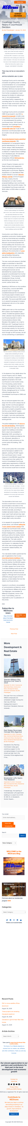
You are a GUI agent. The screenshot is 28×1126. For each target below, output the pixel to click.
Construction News (9, 738)
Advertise (14, 1081)
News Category (7, 843)
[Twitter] (11, 1084)
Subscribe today (19, 615)
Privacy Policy (14, 1087)
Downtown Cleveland (9, 690)
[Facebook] (9, 1084)
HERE (9, 900)
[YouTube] (16, 1084)
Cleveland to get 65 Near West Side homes (12, 1021)
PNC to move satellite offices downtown (11, 1005)
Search (4, 832)
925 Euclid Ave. (19, 158)
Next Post (14, 633)
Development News (13, 688)
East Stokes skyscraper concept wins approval (13, 731)
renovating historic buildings (11, 558)
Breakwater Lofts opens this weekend (13, 779)
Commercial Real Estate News (15, 736)
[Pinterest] (19, 1084)
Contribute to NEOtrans (14, 1098)
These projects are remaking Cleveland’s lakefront (10, 1013)
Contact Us (14, 1079)
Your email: (5, 814)
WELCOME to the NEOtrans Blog (14, 852)
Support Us (14, 1114)
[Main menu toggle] (24, 7)
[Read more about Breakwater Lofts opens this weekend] (14, 770)
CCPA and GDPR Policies (14, 1089)
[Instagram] (14, 1084)
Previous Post (14, 629)
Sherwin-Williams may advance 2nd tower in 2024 (12, 681)
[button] (20, 2)
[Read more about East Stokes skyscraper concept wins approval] (14, 721)
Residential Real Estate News (15, 739)
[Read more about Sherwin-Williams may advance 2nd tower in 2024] (14, 668)
